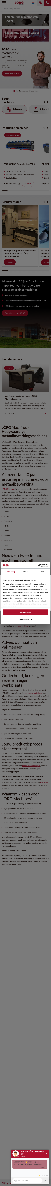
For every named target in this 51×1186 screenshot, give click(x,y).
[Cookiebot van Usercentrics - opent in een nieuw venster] (38, 565)
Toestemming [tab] (9, 572)
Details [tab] (25, 572)
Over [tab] (42, 572)
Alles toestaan (25, 612)
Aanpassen (24, 619)
